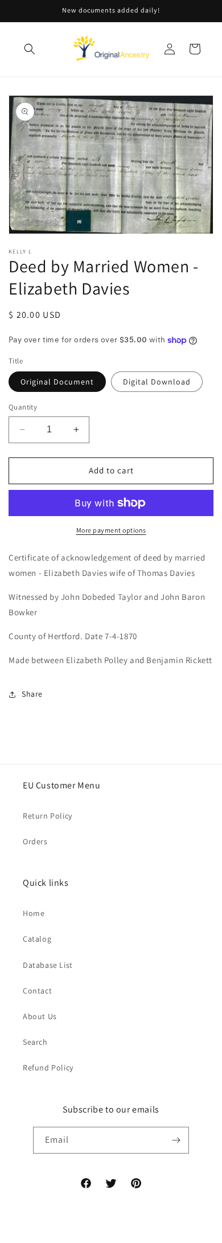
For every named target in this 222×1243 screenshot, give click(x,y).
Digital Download (157, 382)
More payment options (111, 530)
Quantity (23, 407)
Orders (35, 841)
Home (33, 913)
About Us (40, 1016)
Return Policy (47, 816)
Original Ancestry (87, 1238)
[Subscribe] (175, 1140)
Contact (37, 991)
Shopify (173, 1238)
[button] (29, 49)
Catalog (37, 939)
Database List (48, 965)
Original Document (57, 382)
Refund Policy (48, 1067)
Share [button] (32, 694)
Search (35, 1042)
